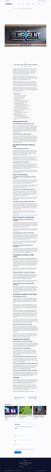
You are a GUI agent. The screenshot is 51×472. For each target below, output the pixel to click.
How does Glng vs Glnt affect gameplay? (20, 115)
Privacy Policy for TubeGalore (39, 470)
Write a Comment (30, 66)
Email (15, 440)
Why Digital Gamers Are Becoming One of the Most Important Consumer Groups (11, 416)
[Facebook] (19, 466)
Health (43, 3)
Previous (16, 399)
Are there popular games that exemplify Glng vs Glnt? (21, 116)
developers (22, 69)
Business (19, 3)
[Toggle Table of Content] (29, 93)
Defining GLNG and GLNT (17, 94)
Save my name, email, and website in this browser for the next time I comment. (24, 449)
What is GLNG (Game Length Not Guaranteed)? (21, 95)
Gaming (25, 63)
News (23, 3)
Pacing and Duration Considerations (19, 98)
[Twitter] (23, 466)
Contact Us (45, 470)
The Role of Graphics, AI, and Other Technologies (21, 108)
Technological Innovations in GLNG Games (19, 106)
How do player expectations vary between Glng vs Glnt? (22, 117)
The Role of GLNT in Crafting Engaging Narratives (21, 101)
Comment (15, 428)
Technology (38, 3)
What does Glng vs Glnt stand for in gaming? (20, 114)
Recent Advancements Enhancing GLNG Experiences (21, 107)
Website (15, 444)
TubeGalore (8, 4)
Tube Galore (10, 470)
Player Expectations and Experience (19, 103)
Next (35, 399)
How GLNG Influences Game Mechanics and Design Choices (22, 100)
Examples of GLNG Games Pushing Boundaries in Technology (22, 109)
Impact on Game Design (17, 99)
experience (29, 168)
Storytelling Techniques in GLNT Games (19, 110)
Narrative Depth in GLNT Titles (19, 111)
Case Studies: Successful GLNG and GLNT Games (21, 102)
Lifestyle (33, 3)
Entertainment (28, 3)
